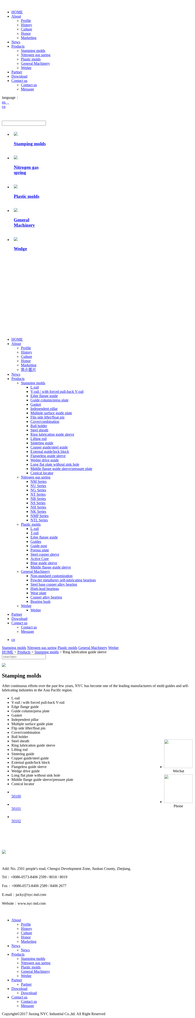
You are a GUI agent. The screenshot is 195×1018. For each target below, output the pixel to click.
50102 (16, 821)
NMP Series (39, 516)
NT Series (38, 494)
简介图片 (28, 370)
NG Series (38, 490)
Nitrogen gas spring (35, 55)
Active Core (39, 559)
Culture (26, 29)
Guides (35, 541)
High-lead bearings (44, 589)
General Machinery (35, 63)
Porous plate (39, 550)
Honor (26, 33)
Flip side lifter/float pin (47, 417)
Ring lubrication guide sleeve (52, 434)
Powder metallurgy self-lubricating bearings (63, 580)
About (16, 16)
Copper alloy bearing (46, 597)
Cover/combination (44, 421)
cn (3, 107)
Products (17, 46)
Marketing (28, 38)
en (5, 102)
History (26, 25)
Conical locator (41, 473)
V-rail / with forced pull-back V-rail (56, 391)
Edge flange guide (44, 396)
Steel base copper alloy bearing (53, 584)
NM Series (38, 481)
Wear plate (38, 593)
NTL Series (39, 520)
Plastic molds (31, 59)
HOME (17, 12)
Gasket (35, 404)
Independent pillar (44, 409)
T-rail (34, 533)
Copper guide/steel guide (49, 447)
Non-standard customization (51, 576)
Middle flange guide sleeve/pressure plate (61, 469)
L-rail (34, 387)
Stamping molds (33, 51)
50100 (16, 796)
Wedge (26, 68)
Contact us (19, 81)
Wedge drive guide (44, 460)
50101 (16, 809)
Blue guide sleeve (43, 563)
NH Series (38, 507)
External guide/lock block (49, 451)
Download (19, 76)
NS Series (37, 503)
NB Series (38, 499)
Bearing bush (40, 601)
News (15, 42)
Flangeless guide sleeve (48, 456)
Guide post (38, 546)
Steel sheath (39, 430)
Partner (16, 72)
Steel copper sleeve (44, 554)
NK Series (38, 511)
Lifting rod (38, 439)
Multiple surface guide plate (51, 413)
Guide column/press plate (49, 400)
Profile (26, 21)
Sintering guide (41, 443)
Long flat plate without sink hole (54, 464)
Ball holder (38, 426)
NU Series (38, 486)
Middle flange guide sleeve (50, 567)
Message (27, 89)
